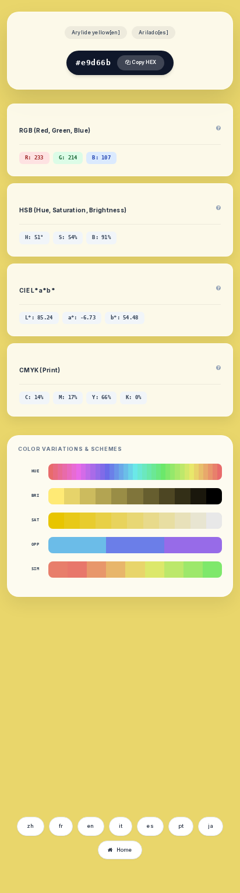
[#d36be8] (83, 472)
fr (61, 826)
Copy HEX (143, 62)
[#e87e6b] (58, 569)
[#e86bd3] (74, 472)
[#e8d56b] (134, 569)
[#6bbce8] (77, 545)
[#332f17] (182, 496)
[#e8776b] (77, 569)
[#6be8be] (144, 472)
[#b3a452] (103, 496)
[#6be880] (158, 472)
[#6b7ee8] (135, 545)
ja (210, 826)
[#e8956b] (210, 472)
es (150, 826)
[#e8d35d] (119, 521)
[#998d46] (119, 496)
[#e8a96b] (205, 472)
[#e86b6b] (50, 472)
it (121, 826)
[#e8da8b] (151, 521)
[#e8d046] (103, 521)
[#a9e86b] (177, 472)
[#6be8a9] (149, 472)
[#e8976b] (96, 569)
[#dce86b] (154, 569)
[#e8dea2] (167, 521)
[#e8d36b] (196, 472)
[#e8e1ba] (182, 521)
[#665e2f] (151, 496)
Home (124, 849)
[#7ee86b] (212, 569)
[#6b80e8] (112, 472)
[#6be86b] (163, 472)
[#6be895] (153, 472)
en (90, 826)
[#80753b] (135, 496)
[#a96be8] (92, 472)
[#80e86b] (167, 472)
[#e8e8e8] (214, 521)
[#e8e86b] (191, 472)
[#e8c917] (72, 521)
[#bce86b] (173, 569)
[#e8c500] (56, 521)
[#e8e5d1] (198, 521)
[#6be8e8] (135, 472)
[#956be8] (98, 472)
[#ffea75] (56, 496)
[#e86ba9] (64, 472)
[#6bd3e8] (130, 472)
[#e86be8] (78, 472)
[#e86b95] (60, 472)
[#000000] (214, 496)
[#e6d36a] (72, 496)
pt (181, 826)
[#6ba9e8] (121, 472)
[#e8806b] (215, 472)
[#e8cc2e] (88, 521)
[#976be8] (193, 545)
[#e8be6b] (201, 472)
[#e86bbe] (69, 472)
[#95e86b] (172, 472)
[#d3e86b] (187, 472)
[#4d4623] (167, 496)
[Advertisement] (106, 723)
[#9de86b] (193, 569)
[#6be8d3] (139, 472)
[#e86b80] (55, 472)
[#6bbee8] (125, 472)
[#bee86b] (182, 472)
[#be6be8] (88, 472)
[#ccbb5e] (88, 496)
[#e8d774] (135, 521)
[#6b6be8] (107, 472)
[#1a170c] (198, 496)
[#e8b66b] (115, 569)
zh (30, 826)
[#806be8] (102, 472)
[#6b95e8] (116, 472)
